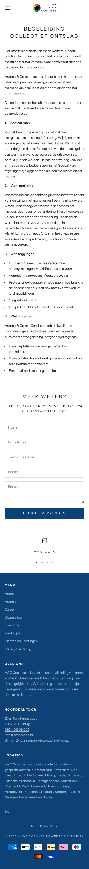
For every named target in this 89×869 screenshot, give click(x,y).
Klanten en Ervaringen (21, 641)
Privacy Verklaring (18, 649)
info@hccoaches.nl (19, 735)
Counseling (13, 617)
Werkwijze (12, 633)
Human (10, 601)
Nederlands (42, 826)
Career (10, 609)
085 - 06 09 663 (17, 729)
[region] (44, 546)
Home (9, 594)
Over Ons (12, 625)
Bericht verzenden (44, 513)
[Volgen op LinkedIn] (7, 812)
